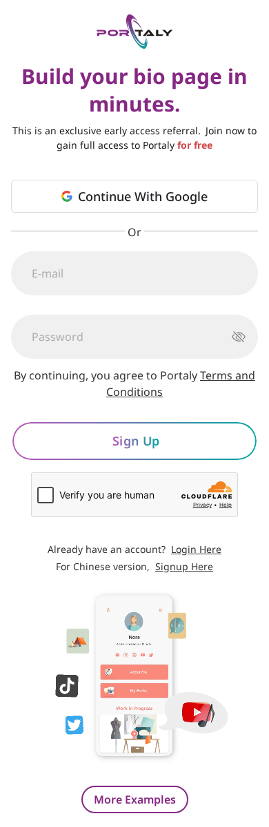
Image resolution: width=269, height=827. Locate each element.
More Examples (135, 799)
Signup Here (184, 566)
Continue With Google (143, 196)
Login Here (196, 549)
